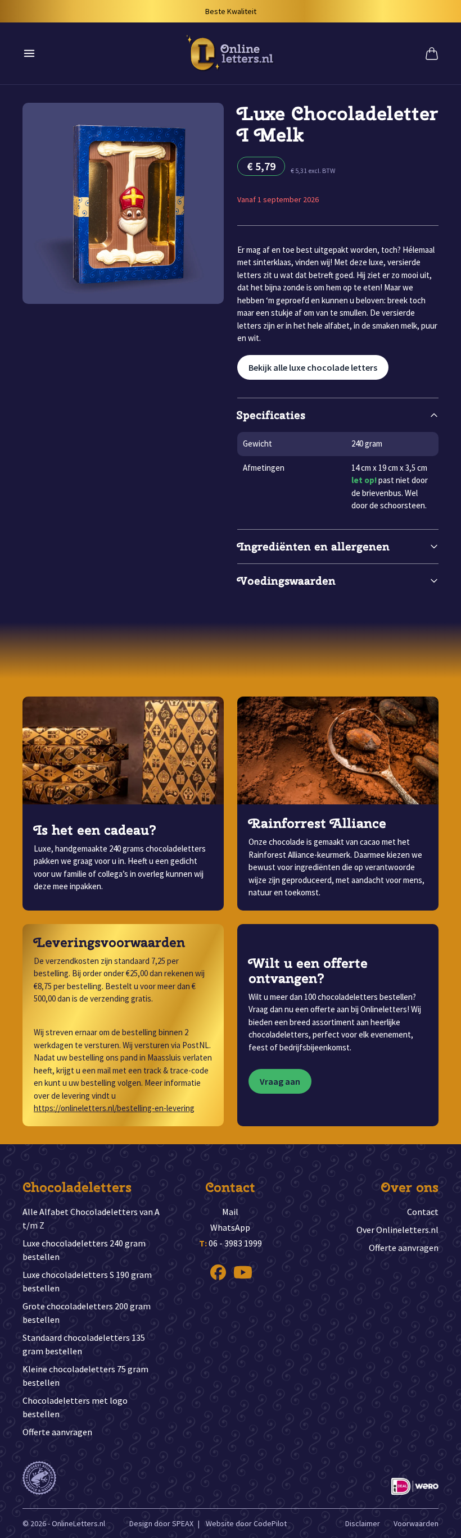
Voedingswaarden (286, 580)
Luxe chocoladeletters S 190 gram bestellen (87, 1281)
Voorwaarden (416, 1523)
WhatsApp (230, 1227)
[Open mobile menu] (29, 53)
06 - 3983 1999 (230, 1243)
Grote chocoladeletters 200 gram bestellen (86, 1312)
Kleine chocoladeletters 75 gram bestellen (85, 1375)
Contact (423, 1211)
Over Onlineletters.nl (397, 1229)
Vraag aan (280, 1081)
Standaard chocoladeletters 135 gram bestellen (83, 1344)
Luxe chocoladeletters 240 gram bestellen (84, 1249)
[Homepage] (230, 53)
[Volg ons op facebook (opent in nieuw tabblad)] (218, 1272)
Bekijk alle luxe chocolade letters (312, 367)
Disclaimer (362, 1523)
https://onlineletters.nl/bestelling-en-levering (114, 1108)
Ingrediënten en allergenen (313, 546)
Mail (230, 1211)
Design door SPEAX (161, 1523)
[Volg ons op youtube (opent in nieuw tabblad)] (243, 1272)
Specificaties (271, 414)
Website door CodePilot (246, 1523)
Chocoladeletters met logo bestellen (75, 1407)
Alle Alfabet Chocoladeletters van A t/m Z (91, 1218)
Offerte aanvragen (57, 1431)
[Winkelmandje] (432, 53)
